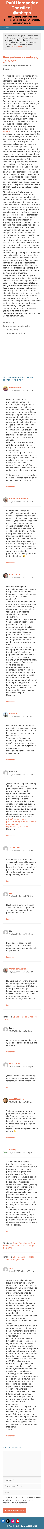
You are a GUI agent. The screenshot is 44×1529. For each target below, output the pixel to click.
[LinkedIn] (3, 1521)
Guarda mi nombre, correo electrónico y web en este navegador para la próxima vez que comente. (22, 1500)
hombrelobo (15, 387)
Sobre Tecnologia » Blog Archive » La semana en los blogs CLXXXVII (19, 1245)
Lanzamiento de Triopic (16, 333)
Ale (10, 893)
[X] (8, 1521)
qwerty (12, 1149)
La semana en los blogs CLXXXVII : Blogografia (18, 1258)
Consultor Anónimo (18, 498)
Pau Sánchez (15, 574)
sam (11, 1268)
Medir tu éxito (12, 330)
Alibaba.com (9, 131)
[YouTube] (17, 1521)
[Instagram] (13, 1521)
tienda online (24, 326)
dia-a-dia (10, 323)
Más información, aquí (20, 46)
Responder (10, 487)
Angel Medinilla (16, 1099)
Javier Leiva (14, 847)
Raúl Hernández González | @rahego (22, 7)
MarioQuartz (15, 713)
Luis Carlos (14, 1063)
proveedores (11, 326)
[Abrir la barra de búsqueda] (41, 28)
